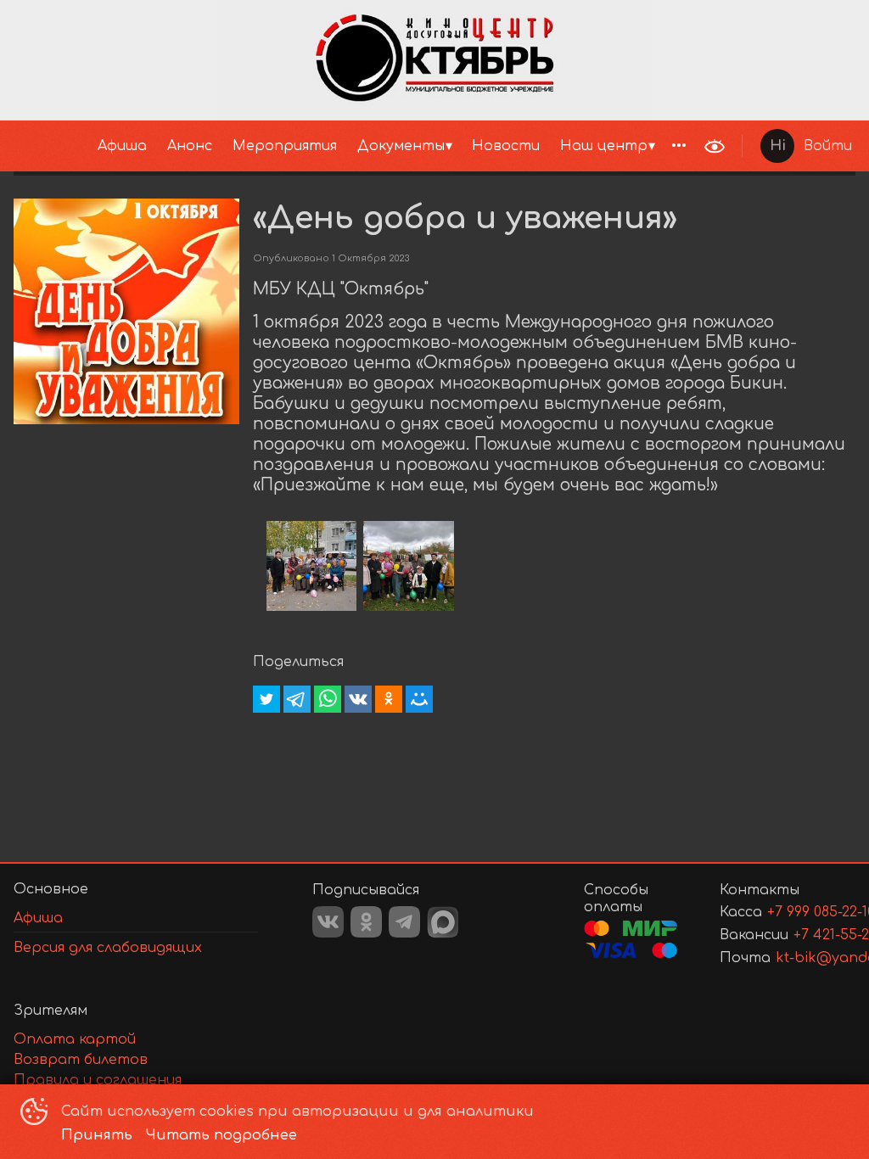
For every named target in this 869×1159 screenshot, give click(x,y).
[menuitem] (122, 146)
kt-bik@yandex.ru (795, 958)
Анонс (189, 146)
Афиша (122, 146)
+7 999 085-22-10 (791, 912)
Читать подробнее (221, 1135)
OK (366, 922)
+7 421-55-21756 (804, 935)
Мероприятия (285, 146)
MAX (443, 922)
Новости (506, 146)
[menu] (347, 146)
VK (328, 922)
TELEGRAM (404, 922)
